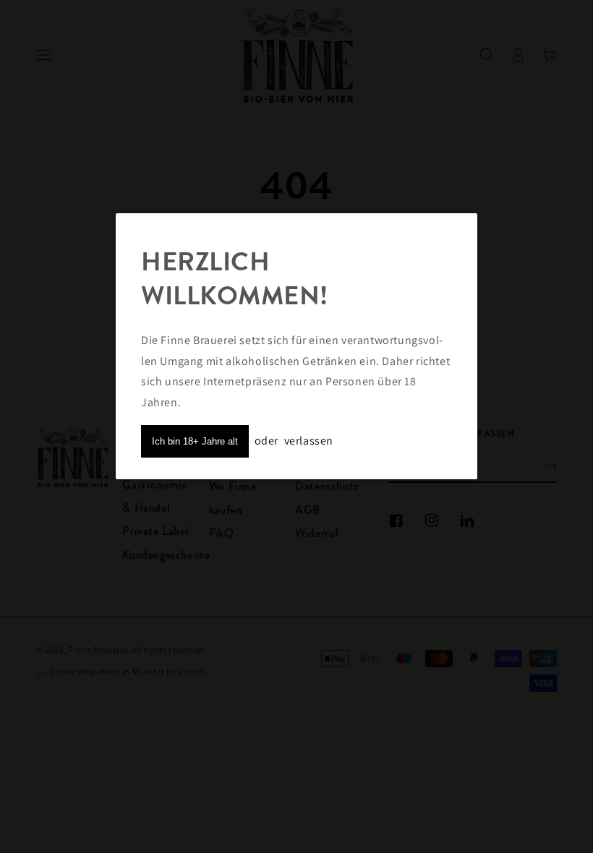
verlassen (308, 440)
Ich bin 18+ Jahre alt (195, 441)
